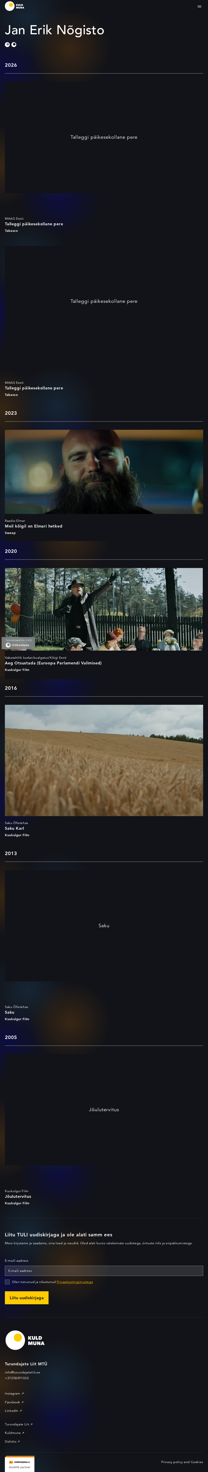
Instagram (12, 1393)
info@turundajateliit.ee (22, 1372)
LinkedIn (11, 1411)
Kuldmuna (13, 1433)
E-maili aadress (16, 1261)
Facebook (12, 1402)
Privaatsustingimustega (75, 1282)
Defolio (10, 1442)
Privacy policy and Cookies (182, 1462)
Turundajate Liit (17, 1424)
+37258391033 (17, 1378)
